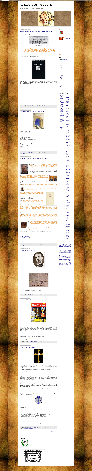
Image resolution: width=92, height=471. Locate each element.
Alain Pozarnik (24, 342)
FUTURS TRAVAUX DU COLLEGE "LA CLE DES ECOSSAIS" (67, 183)
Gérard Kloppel (69, 252)
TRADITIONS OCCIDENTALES (68, 131)
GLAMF (63, 250)
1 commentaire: (35, 244)
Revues (24, 153)
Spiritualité (32, 428)
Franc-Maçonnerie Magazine (61, 100)
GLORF (60, 251)
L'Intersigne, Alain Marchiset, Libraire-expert (62, 105)
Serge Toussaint (65, 263)
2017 (60, 68)
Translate (65, 59)
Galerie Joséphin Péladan (67, 251)
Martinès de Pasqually (63, 260)
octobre (61, 76)
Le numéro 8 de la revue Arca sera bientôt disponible (68, 139)
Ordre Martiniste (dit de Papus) (62, 108)
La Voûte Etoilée (68, 110)
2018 (60, 67)
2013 (60, 73)
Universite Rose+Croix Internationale (61, 122)
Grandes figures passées (63, 252)
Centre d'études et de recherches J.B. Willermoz (62, 96)
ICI (39, 56)
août (60, 78)
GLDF (65, 250)
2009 (60, 91)
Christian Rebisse (65, 244)
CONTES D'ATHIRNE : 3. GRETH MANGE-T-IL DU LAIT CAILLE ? (68, 220)
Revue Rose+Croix (61, 119)
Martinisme (68, 259)
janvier (61, 86)
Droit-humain (65, 246)
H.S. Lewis (60, 253)
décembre (61, 74)
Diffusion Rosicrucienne (61, 98)
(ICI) (47, 176)
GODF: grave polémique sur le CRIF (68, 191)
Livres (23, 245)
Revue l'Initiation (62, 120)
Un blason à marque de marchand (67, 127)
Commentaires (62, 54)
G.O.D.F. (60, 250)
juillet (60, 79)
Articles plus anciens (54, 431)
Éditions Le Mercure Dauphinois (61, 127)
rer (70, 264)
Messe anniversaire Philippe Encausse (68, 207)
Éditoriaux (64, 265)
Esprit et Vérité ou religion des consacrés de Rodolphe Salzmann (68, 154)
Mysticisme (26, 428)
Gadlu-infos (40, 329)
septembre (61, 77)
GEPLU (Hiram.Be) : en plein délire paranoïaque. (68, 160)
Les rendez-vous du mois (66, 257)
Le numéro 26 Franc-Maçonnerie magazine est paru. (32, 299)
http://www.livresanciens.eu (25, 236)
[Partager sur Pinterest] (45, 105)
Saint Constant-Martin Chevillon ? (28, 250)
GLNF (70, 250)
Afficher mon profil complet (66, 38)
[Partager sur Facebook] (44, 105)
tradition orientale (61, 265)
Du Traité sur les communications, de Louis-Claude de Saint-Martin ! (36, 31)
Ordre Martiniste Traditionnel (62, 110)
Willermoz (62, 264)
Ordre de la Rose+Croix (61, 111)
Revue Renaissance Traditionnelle (61, 117)
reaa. (69, 264)
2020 (60, 65)
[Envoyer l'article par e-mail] (39, 105)
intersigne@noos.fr (25, 235)
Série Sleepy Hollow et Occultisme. (67, 175)
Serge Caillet (61, 263)
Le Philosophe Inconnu (61, 106)
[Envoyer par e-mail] (41, 105)
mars (60, 84)
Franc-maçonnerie (28, 342)
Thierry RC (65, 37)
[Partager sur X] (43, 105)
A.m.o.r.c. (24, 428)
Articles (61, 53)
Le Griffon (67, 205)
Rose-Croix (29, 428)
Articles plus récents (23, 431)
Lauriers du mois (64, 256)
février (60, 85)
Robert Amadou (64, 262)
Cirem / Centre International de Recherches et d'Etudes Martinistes (68, 151)
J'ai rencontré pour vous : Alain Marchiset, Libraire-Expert (33, 158)
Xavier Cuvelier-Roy (65, 264)
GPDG (62, 251)
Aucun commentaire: (36, 105)
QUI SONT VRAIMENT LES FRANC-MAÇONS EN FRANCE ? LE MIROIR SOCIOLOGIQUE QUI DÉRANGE (68, 100)
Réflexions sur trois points (36, 4)
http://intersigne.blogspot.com (26, 237)
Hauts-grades (63, 253)
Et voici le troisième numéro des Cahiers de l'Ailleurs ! (32, 111)
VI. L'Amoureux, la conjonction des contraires (68, 238)
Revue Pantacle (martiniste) (62, 113)
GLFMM (68, 250)
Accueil (38, 431)
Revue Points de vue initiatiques (62, 115)
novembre (61, 75)
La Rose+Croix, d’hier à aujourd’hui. (28, 347)
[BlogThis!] (42, 105)
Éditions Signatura (61, 128)
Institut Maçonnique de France (62, 102)
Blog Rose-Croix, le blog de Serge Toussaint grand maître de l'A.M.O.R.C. (68, 118)
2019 (60, 66)
